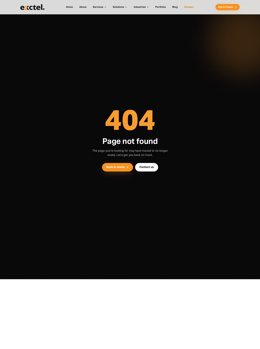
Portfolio (160, 7)
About (82, 7)
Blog (175, 7)
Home (69, 7)
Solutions (118, 7)
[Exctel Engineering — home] (32, 7)
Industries (140, 7)
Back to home (115, 167)
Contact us (146, 167)
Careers (189, 7)
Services (98, 7)
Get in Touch (225, 7)
